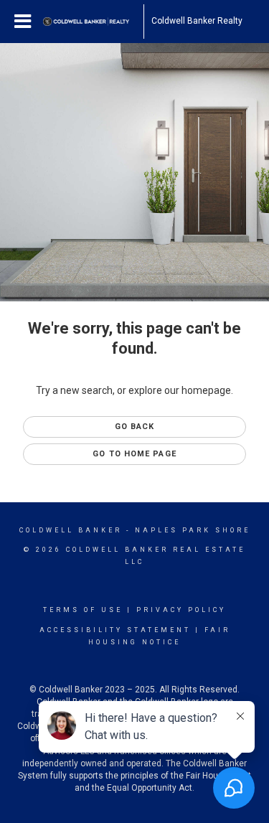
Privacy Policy (181, 609)
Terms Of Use (83, 609)
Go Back (135, 426)
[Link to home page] (93, 21)
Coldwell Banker (70, 530)
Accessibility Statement (115, 630)
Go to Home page (134, 453)
